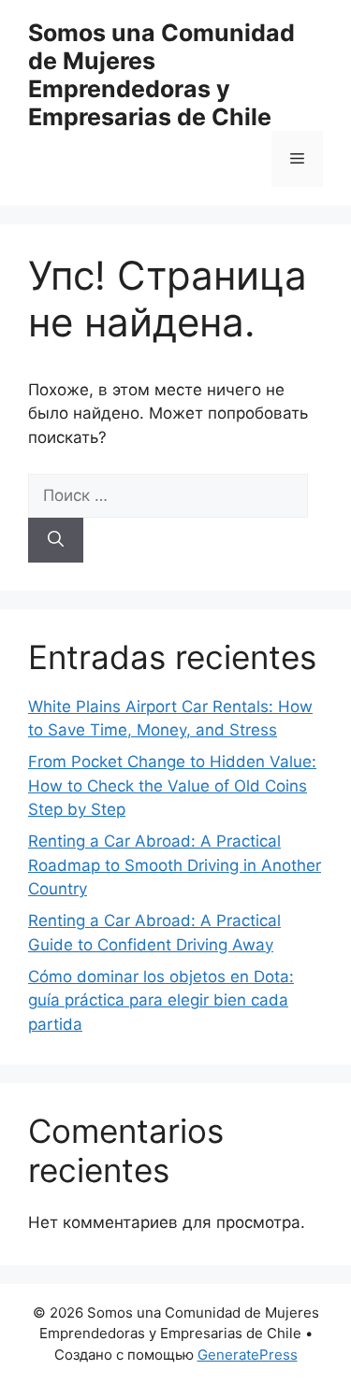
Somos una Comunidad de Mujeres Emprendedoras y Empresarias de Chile (161, 75)
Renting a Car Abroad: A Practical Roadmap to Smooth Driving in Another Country (174, 865)
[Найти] (55, 540)
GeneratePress (247, 1354)
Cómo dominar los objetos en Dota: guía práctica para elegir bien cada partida (161, 1000)
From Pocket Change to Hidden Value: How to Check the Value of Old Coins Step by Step (172, 785)
